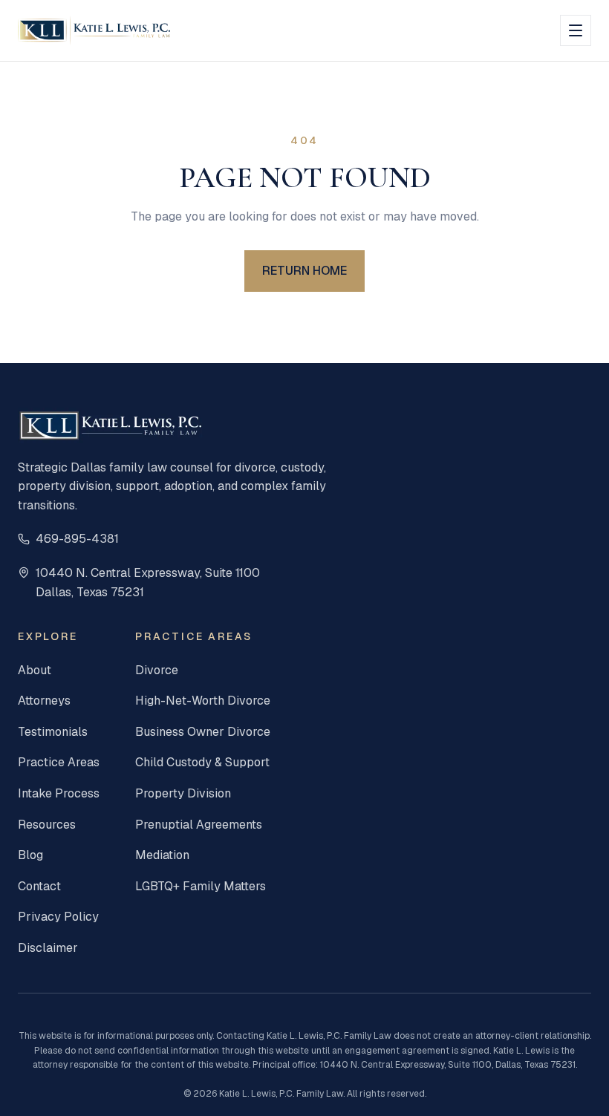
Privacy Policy (58, 916)
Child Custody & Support (202, 762)
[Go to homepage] (94, 30)
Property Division (183, 793)
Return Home (304, 270)
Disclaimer (48, 948)
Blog (30, 855)
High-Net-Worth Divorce (202, 700)
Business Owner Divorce (202, 732)
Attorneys (44, 700)
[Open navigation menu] (575, 30)
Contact (39, 886)
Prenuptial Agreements (198, 824)
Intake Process (59, 793)
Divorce (156, 670)
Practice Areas (59, 762)
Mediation (162, 855)
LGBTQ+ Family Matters (200, 886)
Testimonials (53, 732)
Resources (47, 824)
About (34, 670)
